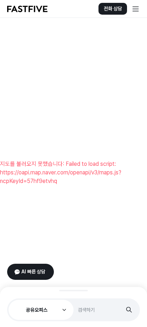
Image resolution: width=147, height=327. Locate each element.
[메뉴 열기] (135, 9)
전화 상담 (113, 8)
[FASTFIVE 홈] (27, 9)
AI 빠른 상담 (33, 271)
